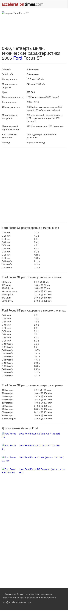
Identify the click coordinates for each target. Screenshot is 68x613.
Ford (17, 58)
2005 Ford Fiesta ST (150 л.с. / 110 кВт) (39, 445)
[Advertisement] (34, 185)
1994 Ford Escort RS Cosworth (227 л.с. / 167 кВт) (42, 471)
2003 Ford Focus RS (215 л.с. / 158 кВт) (39, 433)
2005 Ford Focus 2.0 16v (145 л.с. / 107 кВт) (41, 457)
